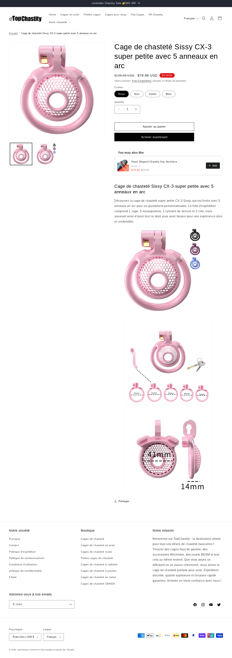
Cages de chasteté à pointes (99, 570)
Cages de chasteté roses (96, 551)
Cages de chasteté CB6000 (98, 583)
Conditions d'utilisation (23, 564)
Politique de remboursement (26, 558)
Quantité (119, 102)
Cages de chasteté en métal (98, 577)
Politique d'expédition (22, 551)
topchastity (23, 650)
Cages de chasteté (92, 538)
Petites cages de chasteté (97, 558)
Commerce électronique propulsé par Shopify (51, 650)
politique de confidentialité (25, 570)
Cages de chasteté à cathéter (99, 564)
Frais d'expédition (142, 81)
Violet (152, 93)
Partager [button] (124, 501)
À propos (14, 538)
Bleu (169, 93)
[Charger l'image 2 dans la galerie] (45, 154)
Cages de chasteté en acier (98, 545)
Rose (121, 93)
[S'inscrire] (70, 604)
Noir (137, 93)
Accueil (13, 33)
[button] (59, 22)
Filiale (12, 577)
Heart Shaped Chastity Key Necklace (154, 161)
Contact (14, 545)
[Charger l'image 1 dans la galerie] (21, 154)
